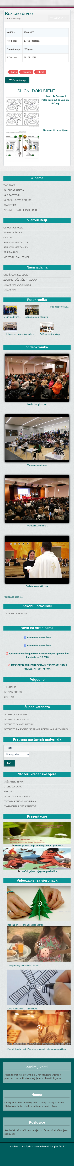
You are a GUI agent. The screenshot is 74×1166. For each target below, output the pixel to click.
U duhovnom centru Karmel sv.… (19, 334)
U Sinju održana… (12, 317)
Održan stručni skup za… (37, 317)
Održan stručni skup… (51, 334)
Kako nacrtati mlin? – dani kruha (22, 1009)
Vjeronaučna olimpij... (38, 465)
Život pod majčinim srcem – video (23, 965)
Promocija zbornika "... (38, 525)
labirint (41, 72)
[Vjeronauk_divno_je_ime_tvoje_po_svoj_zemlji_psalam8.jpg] (37, 833)
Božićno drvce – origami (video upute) (25, 925)
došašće (27, 72)
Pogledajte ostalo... (59, 306)
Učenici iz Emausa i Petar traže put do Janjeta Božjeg (55, 100)
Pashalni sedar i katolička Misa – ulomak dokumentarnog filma (36, 1049)
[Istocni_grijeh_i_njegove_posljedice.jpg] (37, 858)
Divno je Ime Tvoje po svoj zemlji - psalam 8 (39, 845)
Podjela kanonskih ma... (38, 586)
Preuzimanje (19, 80)
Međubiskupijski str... (38, 404)
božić (14, 72)
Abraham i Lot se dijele (55, 130)
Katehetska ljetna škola (39, 637)
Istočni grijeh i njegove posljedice (39, 871)
